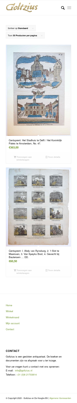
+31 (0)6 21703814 (26, 374)
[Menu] (69, 7)
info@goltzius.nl (23, 370)
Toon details (53, 157)
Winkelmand (12, 317)
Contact (10, 329)
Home (9, 305)
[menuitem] (61, 7)
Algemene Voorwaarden (60, 397)
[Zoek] (61, 7)
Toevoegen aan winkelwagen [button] (24, 158)
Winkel (9, 311)
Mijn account (13, 323)
